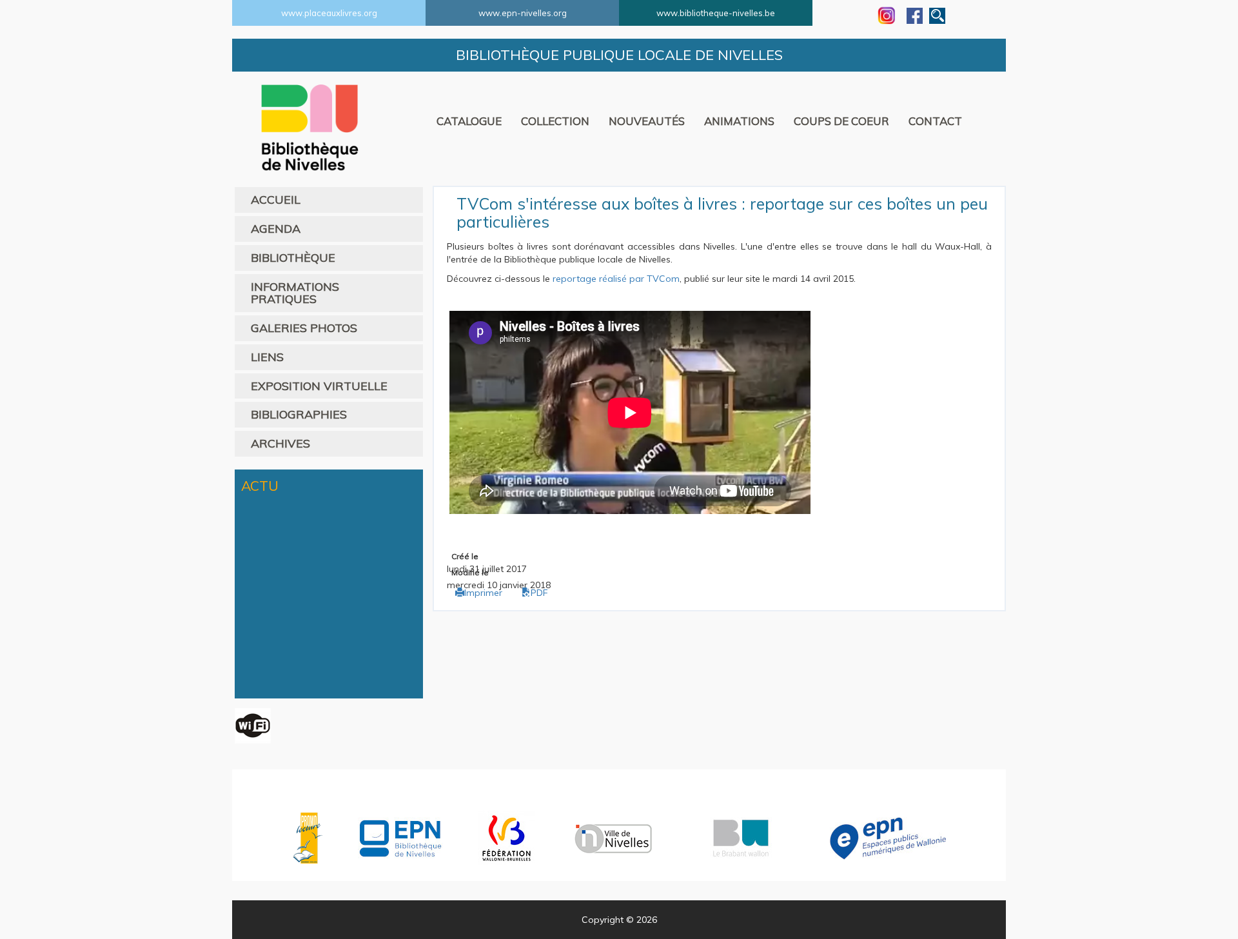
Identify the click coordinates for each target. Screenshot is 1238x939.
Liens (267, 357)
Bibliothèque (293, 257)
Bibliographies (299, 414)
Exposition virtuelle (319, 386)
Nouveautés (647, 121)
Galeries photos (304, 328)
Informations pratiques (295, 293)
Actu (260, 485)
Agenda (275, 228)
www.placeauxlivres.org (329, 13)
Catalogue (469, 121)
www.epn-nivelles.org (522, 13)
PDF (539, 592)
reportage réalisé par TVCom (616, 278)
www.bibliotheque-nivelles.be (715, 13)
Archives (280, 443)
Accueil (275, 199)
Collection (555, 121)
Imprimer (483, 592)
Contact (935, 121)
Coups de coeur (841, 121)
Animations (739, 121)
